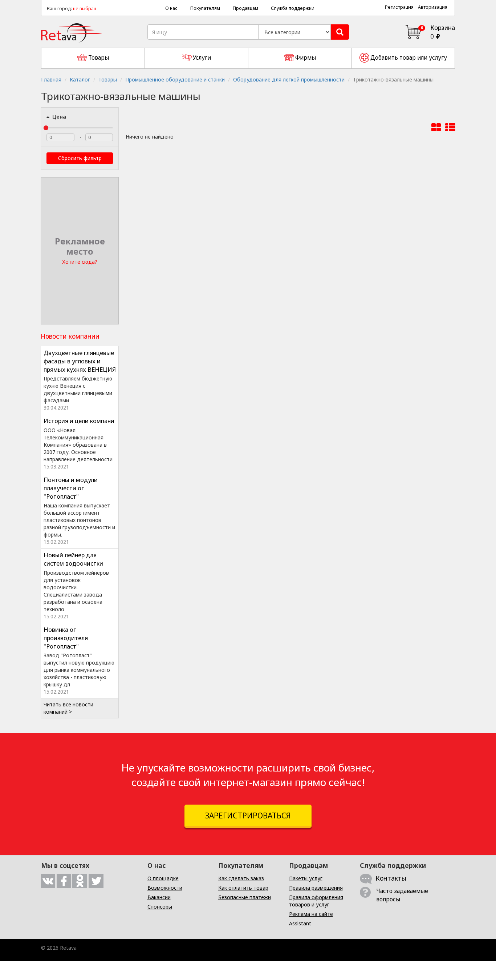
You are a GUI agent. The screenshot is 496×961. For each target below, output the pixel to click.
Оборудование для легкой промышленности (289, 79)
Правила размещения (316, 887)
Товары (107, 79)
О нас (171, 8)
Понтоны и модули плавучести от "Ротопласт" (71, 488)
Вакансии (159, 897)
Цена (58, 116)
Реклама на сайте (311, 913)
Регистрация (399, 7)
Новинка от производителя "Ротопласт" (66, 638)
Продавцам (245, 8)
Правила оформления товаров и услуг (316, 901)
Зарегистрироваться (248, 815)
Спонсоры (159, 906)
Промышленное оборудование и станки (175, 79)
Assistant (300, 923)
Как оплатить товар (243, 887)
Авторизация (432, 7)
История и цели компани (79, 421)
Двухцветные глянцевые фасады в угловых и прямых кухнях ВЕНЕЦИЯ (80, 361)
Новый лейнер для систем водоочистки (73, 559)
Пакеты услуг (305, 878)
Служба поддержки (292, 8)
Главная (51, 79)
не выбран (84, 8)
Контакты (390, 878)
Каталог (80, 79)
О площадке (163, 878)
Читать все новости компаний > (68, 708)
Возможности (164, 887)
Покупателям (205, 8)
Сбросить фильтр (80, 158)
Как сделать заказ (241, 878)
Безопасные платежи (244, 897)
